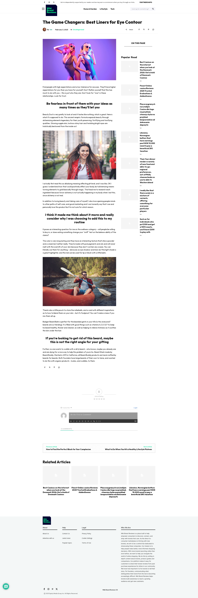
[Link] (94, 421)
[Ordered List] (82, 421)
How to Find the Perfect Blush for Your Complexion (68, 449)
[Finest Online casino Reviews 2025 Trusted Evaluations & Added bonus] (129, 90)
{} (96, 421)
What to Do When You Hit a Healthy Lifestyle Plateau (128, 449)
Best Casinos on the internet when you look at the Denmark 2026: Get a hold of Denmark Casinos (147, 70)
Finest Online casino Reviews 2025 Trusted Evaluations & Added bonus (147, 91)
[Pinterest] (148, 29)
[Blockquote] (88, 421)
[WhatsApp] (153, 29)
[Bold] (71, 421)
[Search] (153, 9)
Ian (51, 29)
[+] (99, 421)
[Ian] (45, 29)
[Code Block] (91, 421)
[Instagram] (49, 2)
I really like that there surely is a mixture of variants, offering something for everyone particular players (147, 200)
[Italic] (73, 421)
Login (135, 408)
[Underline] (76, 421)
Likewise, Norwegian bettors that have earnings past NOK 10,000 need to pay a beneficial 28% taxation (142, 491)
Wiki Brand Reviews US (110, 590)
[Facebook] (44, 2)
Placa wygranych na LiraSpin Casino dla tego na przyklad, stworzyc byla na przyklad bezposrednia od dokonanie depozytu (147, 114)
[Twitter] (54, 2)
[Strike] (79, 421)
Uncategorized (78, 29)
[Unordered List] (85, 421)
